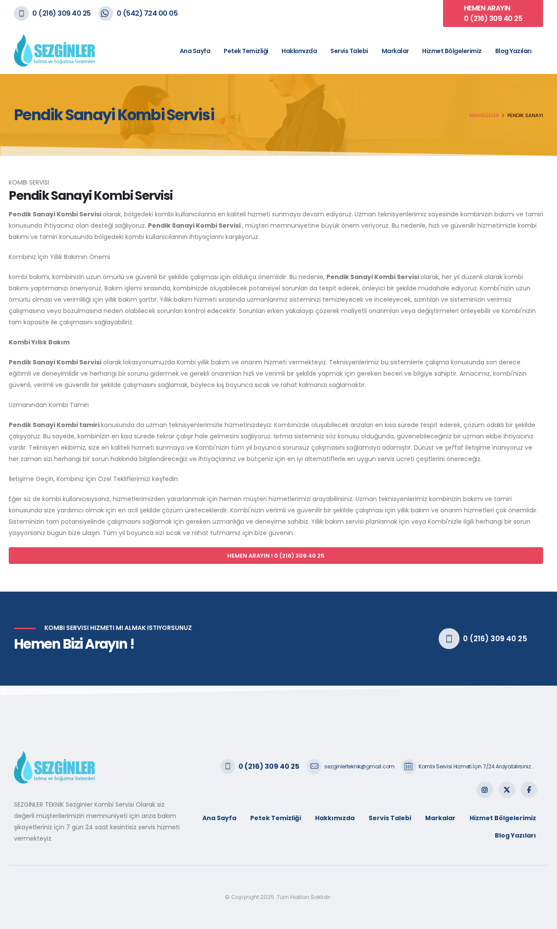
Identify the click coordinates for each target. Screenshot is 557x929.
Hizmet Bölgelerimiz (452, 51)
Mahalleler (484, 115)
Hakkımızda (299, 51)
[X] (507, 789)
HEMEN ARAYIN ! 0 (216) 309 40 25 (276, 555)
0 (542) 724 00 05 (147, 13)
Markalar (395, 51)
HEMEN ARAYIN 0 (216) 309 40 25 (493, 13)
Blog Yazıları (513, 51)
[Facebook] (529, 789)
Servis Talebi (349, 51)
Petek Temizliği (246, 51)
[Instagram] (484, 789)
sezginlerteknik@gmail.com (359, 766)
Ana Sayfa (195, 51)
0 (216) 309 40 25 (61, 13)
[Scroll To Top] (542, 919)
